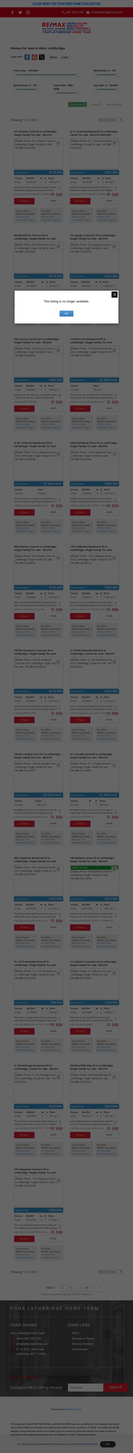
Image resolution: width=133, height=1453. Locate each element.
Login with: (17, 56)
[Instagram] (28, 12)
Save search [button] (76, 104)
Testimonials (80, 1349)
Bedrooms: (105, 70)
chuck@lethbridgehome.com (30, 219)
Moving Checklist (82, 1344)
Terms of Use (91, 1444)
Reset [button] (94, 104)
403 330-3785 (48, 216)
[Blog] (36, 1378)
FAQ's (75, 1333)
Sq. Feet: (106, 85)
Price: (26, 70)
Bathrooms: (25, 85)
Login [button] (65, 57)
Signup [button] (53, 57)
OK (107, 1444)
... (78, 1288)
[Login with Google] (34, 59)
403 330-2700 (22, 216)
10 (86, 1288)
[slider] (15, 74)
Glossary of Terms (83, 1338)
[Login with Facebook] (27, 59)
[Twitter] (20, 12)
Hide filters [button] (112, 104)
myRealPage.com (72, 1409)
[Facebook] (12, 12)
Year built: (64, 87)
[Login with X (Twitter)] (42, 59)
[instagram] (22, 1378)
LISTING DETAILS (24, 201)
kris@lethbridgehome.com (54, 219)
